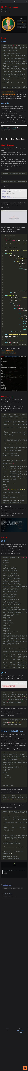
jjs (21, 888)
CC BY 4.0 (14, 897)
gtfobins (18, 888)
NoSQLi (10, 888)
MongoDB (5, 888)
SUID (14, 888)
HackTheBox (5, 884)
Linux (10, 884)
